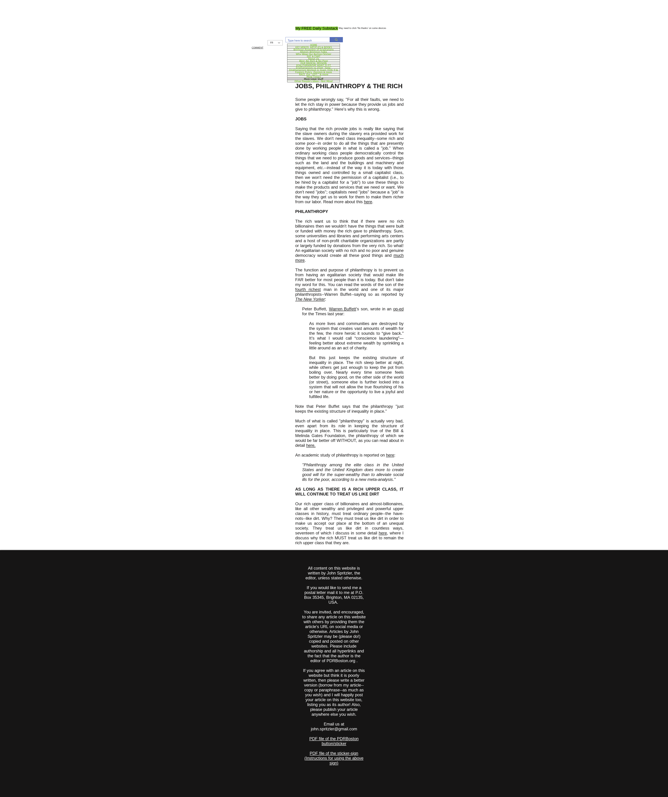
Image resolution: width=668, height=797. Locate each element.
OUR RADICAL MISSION (313, 63)
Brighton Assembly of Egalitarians (313, 49)
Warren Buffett (342, 309)
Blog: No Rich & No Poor (313, 61)
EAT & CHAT (313, 56)
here (368, 201)
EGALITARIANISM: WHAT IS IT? (313, 65)
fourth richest (308, 289)
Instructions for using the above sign (334, 760)
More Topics (314, 77)
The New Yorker (310, 299)
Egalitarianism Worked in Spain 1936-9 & (313, 70)
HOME (313, 45)
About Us (313, 58)
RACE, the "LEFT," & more (313, 74)
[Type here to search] (336, 39)
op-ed (398, 309)
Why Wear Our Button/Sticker (313, 54)
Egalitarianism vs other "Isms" (313, 67)
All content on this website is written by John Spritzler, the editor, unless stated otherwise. (333, 573)
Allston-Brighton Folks (313, 52)
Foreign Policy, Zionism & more (313, 72)
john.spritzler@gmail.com (334, 729)
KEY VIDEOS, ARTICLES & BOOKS (313, 47)
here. (311, 445)
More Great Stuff (313, 79)
